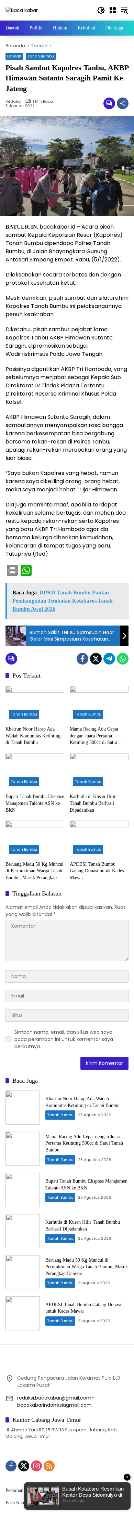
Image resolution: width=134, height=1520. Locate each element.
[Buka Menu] (113, 10)
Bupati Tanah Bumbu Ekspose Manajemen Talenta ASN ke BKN (34, 803)
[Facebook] (82, 659)
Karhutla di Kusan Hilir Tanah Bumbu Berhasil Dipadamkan (93, 803)
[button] (101, 10)
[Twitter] (96, 659)
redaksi (13, 101)
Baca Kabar (16, 1502)
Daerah (14, 56)
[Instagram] (36, 1465)
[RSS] (49, 1465)
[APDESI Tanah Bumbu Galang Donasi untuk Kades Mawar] (99, 839)
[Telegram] (109, 659)
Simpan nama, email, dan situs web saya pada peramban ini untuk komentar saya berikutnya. (63, 1039)
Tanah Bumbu (40, 56)
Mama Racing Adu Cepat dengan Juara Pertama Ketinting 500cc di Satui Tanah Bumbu (94, 736)
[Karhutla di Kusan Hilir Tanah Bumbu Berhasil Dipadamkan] (99, 771)
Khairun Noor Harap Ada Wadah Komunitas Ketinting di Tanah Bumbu (32, 735)
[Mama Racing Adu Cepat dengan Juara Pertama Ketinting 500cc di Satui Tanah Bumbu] (99, 704)
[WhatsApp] (123, 659)
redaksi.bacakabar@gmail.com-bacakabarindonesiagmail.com (55, 1401)
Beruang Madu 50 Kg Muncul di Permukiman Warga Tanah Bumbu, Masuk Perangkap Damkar (34, 871)
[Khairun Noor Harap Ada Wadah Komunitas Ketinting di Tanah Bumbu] (34, 704)
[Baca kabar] (21, 10)
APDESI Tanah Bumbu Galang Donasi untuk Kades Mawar (97, 871)
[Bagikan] (123, 103)
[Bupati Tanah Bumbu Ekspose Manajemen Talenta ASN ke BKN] (34, 771)
